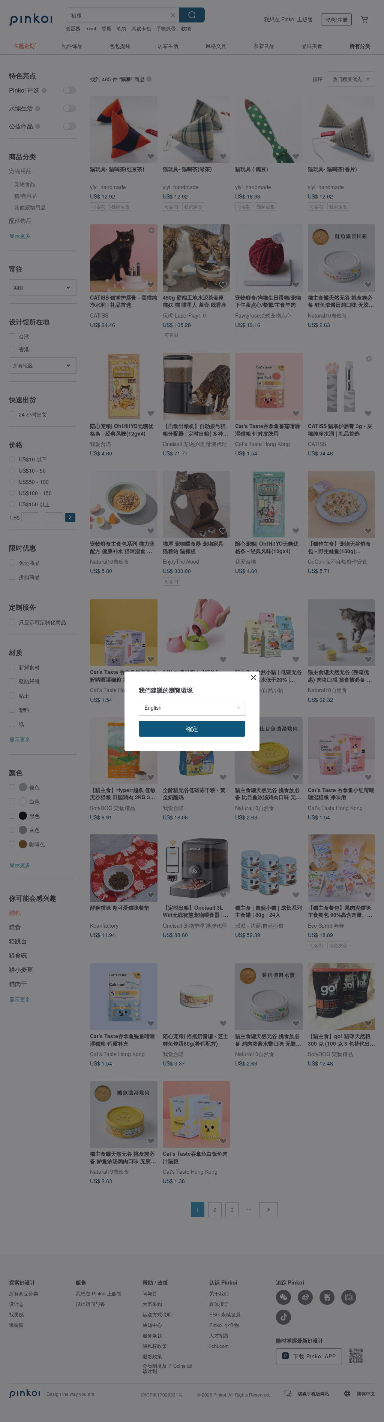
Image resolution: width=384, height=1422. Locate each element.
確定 (192, 728)
